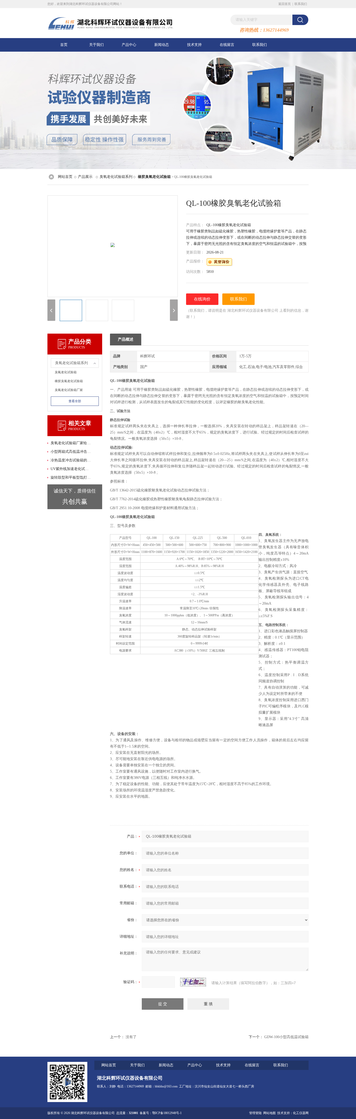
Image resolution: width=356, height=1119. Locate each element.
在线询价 (202, 299)
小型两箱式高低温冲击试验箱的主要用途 (71, 452)
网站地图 (269, 1113)
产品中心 (129, 45)
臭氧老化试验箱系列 (116, 177)
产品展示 (85, 177)
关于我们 (96, 45)
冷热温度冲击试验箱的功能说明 (71, 460)
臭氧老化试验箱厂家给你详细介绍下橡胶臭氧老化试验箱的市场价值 (71, 443)
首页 (63, 45)
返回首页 (284, 4)
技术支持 (194, 45)
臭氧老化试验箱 (66, 372)
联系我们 (300, 4)
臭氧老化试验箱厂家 (69, 390)
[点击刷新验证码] (193, 982)
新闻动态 (161, 45)
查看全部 (75, 401)
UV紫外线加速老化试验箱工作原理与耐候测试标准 (71, 469)
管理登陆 (255, 1113)
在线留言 (227, 45)
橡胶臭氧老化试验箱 (69, 381)
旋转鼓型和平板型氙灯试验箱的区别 (71, 477)
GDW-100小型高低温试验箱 (286, 1037)
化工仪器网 (301, 1113)
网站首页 (65, 177)
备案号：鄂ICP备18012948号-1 (161, 1113)
